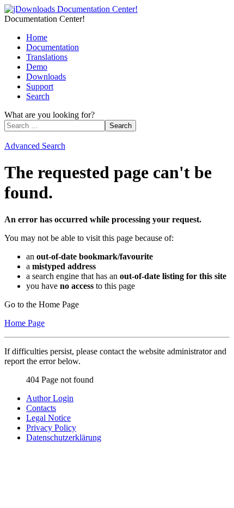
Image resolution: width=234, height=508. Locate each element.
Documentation (52, 47)
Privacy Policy (51, 427)
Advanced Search (34, 145)
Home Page (24, 323)
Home (36, 37)
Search (38, 96)
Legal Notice (48, 417)
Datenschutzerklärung (63, 437)
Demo (36, 66)
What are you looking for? (49, 114)
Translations (46, 57)
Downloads (46, 76)
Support (39, 86)
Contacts (41, 408)
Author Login (49, 398)
